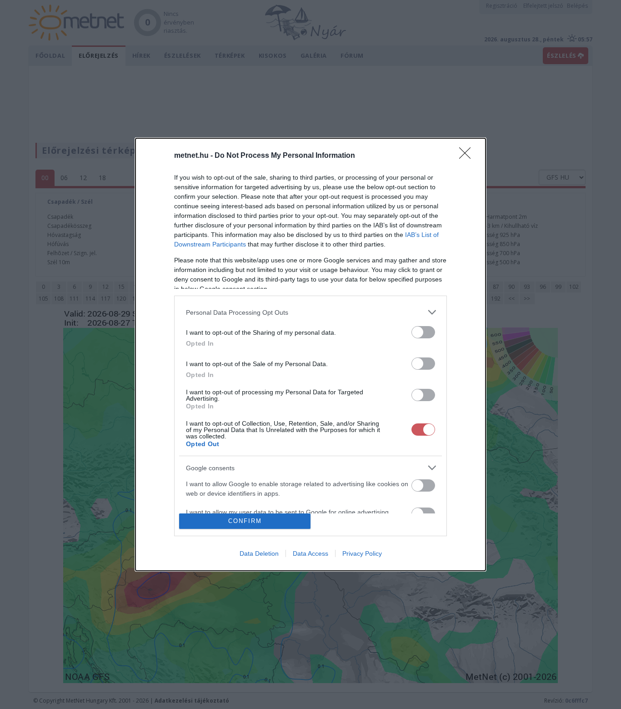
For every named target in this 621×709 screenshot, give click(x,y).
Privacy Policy (362, 553)
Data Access (310, 553)
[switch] (423, 332)
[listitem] (310, 312)
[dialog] (310, 354)
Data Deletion (259, 553)
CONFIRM (245, 521)
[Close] (467, 156)
